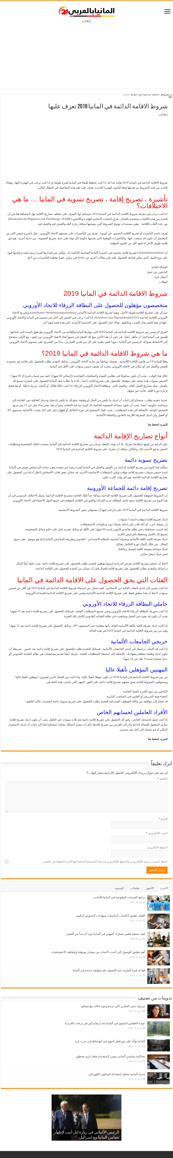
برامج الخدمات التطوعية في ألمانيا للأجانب (119, 897)
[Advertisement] (86, 52)
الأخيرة (164, 888)
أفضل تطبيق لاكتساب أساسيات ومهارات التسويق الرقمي (110, 915)
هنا (149, 424)
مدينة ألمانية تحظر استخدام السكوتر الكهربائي (117, 1074)
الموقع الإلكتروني (157, 847)
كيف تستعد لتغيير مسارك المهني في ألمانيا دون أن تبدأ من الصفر (105, 933)
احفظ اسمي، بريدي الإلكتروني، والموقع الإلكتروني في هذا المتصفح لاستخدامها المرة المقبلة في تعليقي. (105, 861)
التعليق (162, 778)
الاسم (163, 819)
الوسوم (119, 888)
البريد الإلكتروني (157, 833)
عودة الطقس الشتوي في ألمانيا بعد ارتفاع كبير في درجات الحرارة (105, 1023)
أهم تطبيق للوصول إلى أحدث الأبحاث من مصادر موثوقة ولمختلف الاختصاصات (98, 952)
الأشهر (150, 888)
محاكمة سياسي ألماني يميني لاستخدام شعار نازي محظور (110, 1056)
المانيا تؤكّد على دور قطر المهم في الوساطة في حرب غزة (110, 1041)
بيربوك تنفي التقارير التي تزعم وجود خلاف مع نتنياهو (113, 1006)
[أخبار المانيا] (86, 10)
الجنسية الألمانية (81, 322)
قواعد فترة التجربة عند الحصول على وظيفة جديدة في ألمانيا (109, 970)
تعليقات (135, 888)
